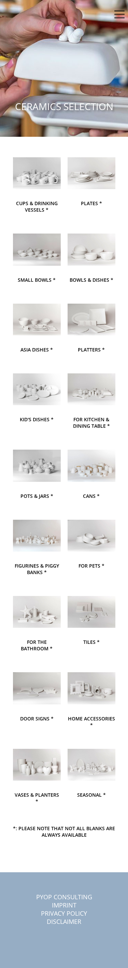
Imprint (64, 905)
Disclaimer (64, 921)
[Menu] (119, 15)
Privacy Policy (64, 913)
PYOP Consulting (64, 897)
